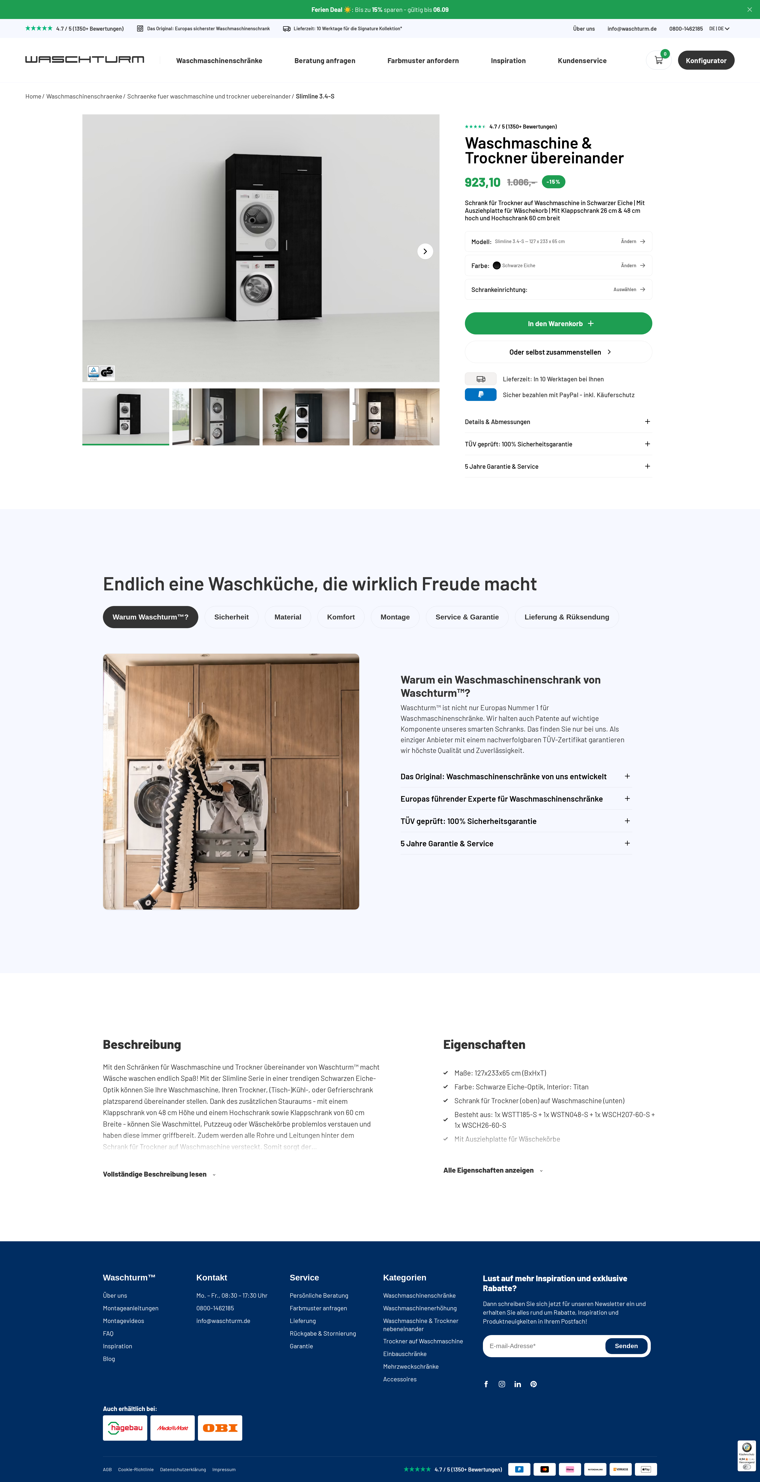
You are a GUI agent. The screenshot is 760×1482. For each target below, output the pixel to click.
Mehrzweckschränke (411, 1366)
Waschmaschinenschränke (219, 60)
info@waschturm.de (632, 28)
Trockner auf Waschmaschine (423, 1341)
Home (33, 96)
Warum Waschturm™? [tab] (151, 617)
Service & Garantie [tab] (467, 617)
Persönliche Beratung (319, 1295)
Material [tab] (288, 617)
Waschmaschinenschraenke (84, 96)
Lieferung (303, 1320)
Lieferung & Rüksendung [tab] (567, 617)
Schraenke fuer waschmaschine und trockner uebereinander (209, 96)
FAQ (108, 1333)
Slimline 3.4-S (315, 96)
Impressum (224, 1469)
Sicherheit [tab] (231, 617)
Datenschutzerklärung (183, 1469)
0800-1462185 (215, 1308)
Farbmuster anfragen (318, 1308)
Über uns (584, 28)
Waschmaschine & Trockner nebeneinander (421, 1324)
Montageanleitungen (131, 1308)
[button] (558, 241)
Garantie (301, 1345)
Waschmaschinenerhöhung (420, 1308)
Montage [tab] (395, 617)
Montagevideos (123, 1320)
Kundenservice (582, 60)
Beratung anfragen (324, 60)
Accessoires (400, 1379)
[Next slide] (425, 251)
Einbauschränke (405, 1353)
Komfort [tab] (341, 617)
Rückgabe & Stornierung (323, 1333)
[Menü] (753, 1442)
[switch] (747, 1467)
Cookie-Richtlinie (136, 1469)
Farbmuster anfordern (423, 60)
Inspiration (508, 60)
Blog (109, 1358)
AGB (107, 1469)
